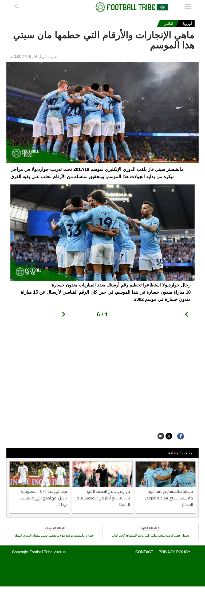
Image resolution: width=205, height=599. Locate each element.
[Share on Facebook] (180, 436)
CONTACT (144, 551)
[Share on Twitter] (168, 436)
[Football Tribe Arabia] (102, 7)
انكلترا (168, 23)
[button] (188, 316)
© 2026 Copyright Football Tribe (39, 551)
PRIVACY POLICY (174, 551)
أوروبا (187, 23)
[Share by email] (160, 436)
